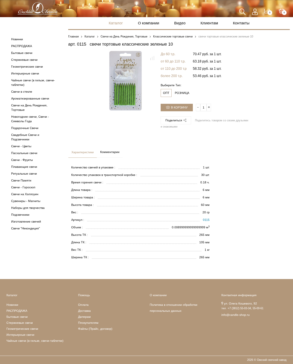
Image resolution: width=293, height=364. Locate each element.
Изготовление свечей (26, 221)
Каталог (116, 23)
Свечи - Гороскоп (23, 187)
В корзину (179, 107)
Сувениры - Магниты (25, 201)
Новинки (17, 39)
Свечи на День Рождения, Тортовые (29, 107)
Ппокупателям (88, 322)
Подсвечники (20, 214)
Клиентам (209, 23)
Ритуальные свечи (24, 173)
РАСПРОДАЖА (21, 46)
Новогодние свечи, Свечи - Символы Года (30, 119)
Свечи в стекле (21, 91)
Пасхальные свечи (24, 153)
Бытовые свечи (21, 53)
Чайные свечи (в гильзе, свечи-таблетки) (33, 82)
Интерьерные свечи (25, 73)
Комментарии (109, 152)
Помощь (84, 295)
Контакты (241, 23)
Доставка (84, 310)
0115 (206, 219)
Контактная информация (239, 295)
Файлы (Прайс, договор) (95, 328)
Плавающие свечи (24, 166)
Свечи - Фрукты (22, 160)
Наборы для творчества (28, 207)
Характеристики (82, 152)
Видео (180, 23)
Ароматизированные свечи (30, 98)
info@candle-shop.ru (235, 314)
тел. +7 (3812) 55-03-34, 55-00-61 (242, 308)
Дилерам (84, 316)
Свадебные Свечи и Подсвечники (25, 137)
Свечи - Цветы (21, 146)
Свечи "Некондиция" (25, 228)
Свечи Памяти (21, 180)
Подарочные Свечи (24, 128)
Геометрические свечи (27, 66)
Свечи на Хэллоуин (24, 194)
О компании (148, 23)
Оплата (83, 304)
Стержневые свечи (24, 59)
